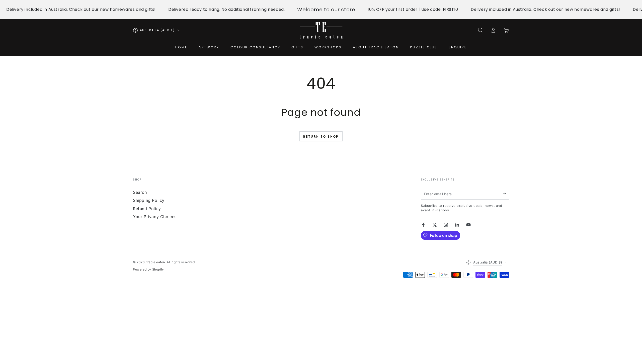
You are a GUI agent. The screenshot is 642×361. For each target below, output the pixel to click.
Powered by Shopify (148, 269)
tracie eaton (155, 262)
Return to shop (321, 136)
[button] (480, 30)
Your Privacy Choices (155, 216)
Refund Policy (147, 208)
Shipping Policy (149, 200)
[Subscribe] (506, 193)
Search (140, 192)
